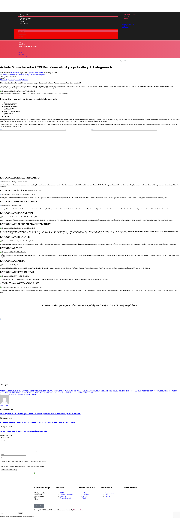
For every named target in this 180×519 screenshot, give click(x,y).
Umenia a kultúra (51, 392)
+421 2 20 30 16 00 (42, 498)
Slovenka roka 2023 (21, 392)
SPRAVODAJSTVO (130, 14)
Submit (20, 513)
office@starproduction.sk (45, 500)
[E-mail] (1, 389)
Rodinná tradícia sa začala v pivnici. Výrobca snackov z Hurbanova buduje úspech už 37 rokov (37, 422)
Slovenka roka (6, 392)
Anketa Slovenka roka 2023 (17, 391)
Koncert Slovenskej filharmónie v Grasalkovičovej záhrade (23, 431)
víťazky (75, 392)
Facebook (131, 491)
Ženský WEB (24, 14)
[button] (66, 26)
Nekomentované (37, 73)
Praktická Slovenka (25, 18)
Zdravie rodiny (24, 20)
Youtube (130, 498)
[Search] (163, 61)
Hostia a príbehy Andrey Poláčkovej (28, 46)
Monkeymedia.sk (78, 510)
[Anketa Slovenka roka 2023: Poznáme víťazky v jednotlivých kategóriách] (22, 74)
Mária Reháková (93, 391)
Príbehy (21, 43)
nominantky (124, 391)
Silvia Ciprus (14, 73)
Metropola (23, 21)
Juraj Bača (81, 391)
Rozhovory (22, 44)
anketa (3, 391)
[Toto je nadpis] (126, 493)
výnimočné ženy (86, 392)
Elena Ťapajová (60, 391)
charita (50, 391)
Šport (41, 392)
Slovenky (34, 392)
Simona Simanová (161, 391)
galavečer (71, 391)
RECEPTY (127, 18)
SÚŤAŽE (126, 16)
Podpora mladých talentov (141, 391)
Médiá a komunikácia (109, 391)
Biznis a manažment (38, 391)
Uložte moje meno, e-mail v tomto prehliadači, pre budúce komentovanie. (25, 461)
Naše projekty (24, 23)
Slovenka (22, 16)
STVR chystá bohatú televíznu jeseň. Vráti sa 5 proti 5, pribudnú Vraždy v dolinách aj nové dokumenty (40, 414)
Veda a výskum (65, 392)
